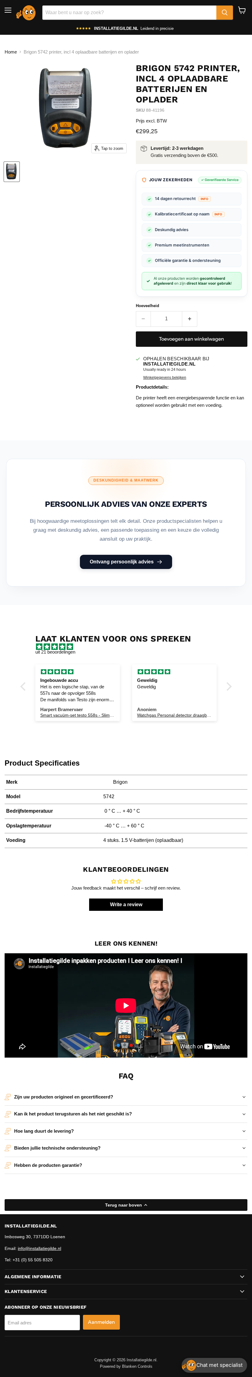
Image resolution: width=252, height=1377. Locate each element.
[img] (129, 646)
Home (11, 51)
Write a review (126, 904)
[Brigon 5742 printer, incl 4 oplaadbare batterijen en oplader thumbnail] (11, 172)
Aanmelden (101, 1322)
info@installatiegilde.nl (39, 1248)
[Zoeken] (224, 13)
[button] (24, 686)
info (205, 199)
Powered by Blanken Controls (126, 1366)
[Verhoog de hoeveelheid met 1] (189, 318)
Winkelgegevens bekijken (164, 377)
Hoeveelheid (147, 305)
